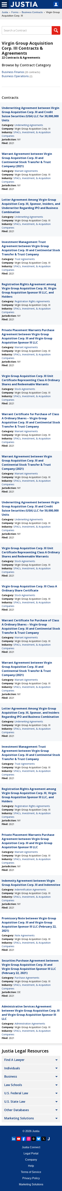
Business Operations (15, 76)
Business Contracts (32, 12)
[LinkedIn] (14, 1139)
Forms (14, 12)
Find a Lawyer (14, 1060)
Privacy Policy (31, 1178)
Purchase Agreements (27, 977)
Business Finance (13, 72)
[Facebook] (24, 1139)
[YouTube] (19, 1139)
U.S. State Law (14, 1101)
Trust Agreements (25, 259)
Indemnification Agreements (30, 889)
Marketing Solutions (19, 1118)
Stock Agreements (25, 389)
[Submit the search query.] (56, 30)
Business (10, 1076)
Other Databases (16, 1110)
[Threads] (34, 1139)
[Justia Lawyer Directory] (48, 1139)
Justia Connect (31, 1147)
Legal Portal (31, 1153)
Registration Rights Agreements (32, 301)
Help (31, 1165)
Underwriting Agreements (29, 125)
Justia (5, 12)
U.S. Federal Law (16, 1093)
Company (31, 1159)
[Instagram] (29, 1139)
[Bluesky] (39, 1139)
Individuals (12, 1068)
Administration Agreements (30, 1023)
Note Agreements (25, 935)
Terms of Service (31, 1172)
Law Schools (13, 1085)
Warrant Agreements (26, 171)
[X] (44, 1139)
